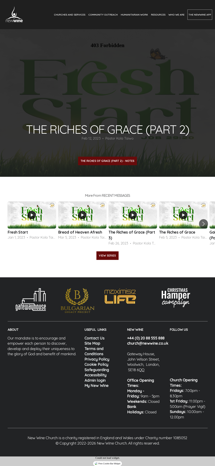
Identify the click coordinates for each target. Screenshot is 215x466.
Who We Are (176, 14)
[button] (203, 224)
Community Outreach (103, 14)
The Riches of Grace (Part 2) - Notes (108, 161)
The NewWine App (199, 14)
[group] (32, 220)
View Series (107, 255)
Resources (158, 14)
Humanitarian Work (135, 14)
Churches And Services (70, 14)
